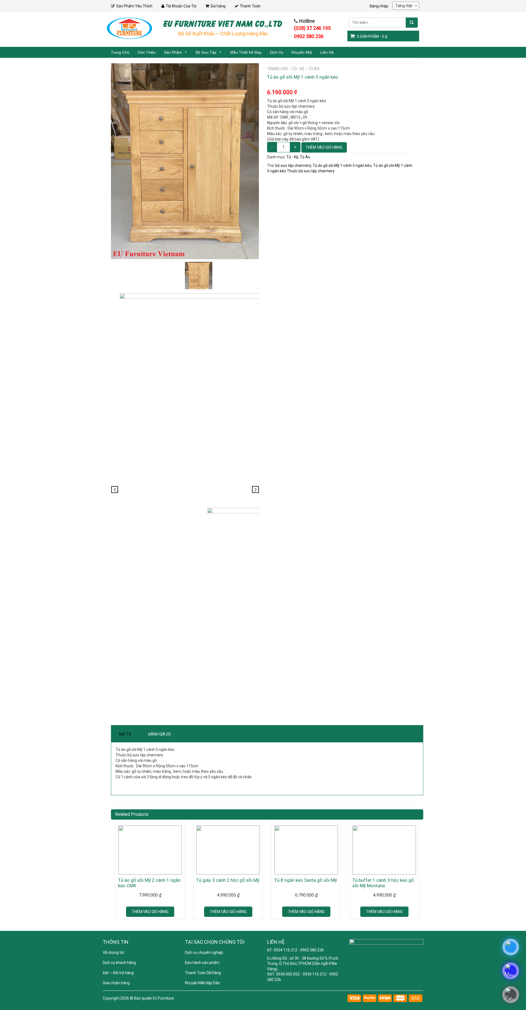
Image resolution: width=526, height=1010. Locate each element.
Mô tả (125, 734)
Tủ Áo (313, 69)
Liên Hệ (327, 52)
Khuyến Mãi (301, 52)
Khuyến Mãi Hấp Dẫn (202, 983)
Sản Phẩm (173, 52)
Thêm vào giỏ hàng (324, 147)
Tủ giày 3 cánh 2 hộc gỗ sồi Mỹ (227, 880)
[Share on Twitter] (268, 181)
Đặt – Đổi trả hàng (118, 973)
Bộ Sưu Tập (206, 52)
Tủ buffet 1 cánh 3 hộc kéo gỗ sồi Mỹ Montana (383, 882)
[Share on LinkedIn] (274, 181)
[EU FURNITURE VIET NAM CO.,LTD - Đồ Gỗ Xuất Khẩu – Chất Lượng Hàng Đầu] (129, 28)
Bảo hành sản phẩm (202, 962)
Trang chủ (277, 69)
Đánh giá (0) (159, 734)
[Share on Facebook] (267, 181)
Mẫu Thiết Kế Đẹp (246, 52)
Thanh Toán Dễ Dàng (203, 973)
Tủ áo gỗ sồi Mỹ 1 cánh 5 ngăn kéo (342, 165)
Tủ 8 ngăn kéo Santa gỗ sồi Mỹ (305, 880)
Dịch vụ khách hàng (119, 962)
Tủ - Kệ (298, 69)
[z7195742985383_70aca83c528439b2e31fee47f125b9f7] (199, 398)
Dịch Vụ (276, 52)
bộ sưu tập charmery (293, 165)
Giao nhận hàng (116, 983)
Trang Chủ (120, 52)
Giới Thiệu (147, 52)
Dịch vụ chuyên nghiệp (204, 952)
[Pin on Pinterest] (271, 181)
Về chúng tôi (113, 952)
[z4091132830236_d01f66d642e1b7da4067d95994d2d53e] (185, 161)
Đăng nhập (379, 6)
